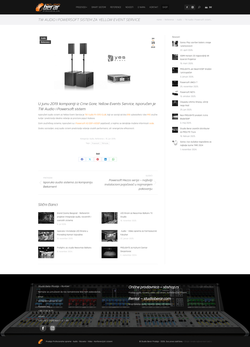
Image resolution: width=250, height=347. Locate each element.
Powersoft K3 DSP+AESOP (88, 123)
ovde (151, 123)
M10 (149, 114)
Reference (45, 42)
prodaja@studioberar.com (50, 301)
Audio (43, 38)
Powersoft (95, 143)
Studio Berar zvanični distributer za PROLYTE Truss (195, 130)
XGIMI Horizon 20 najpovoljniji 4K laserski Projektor (194, 57)
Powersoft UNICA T (188, 82)
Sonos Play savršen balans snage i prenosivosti (195, 44)
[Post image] (46, 218)
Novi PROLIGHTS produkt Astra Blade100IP (194, 117)
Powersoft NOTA (187, 92)
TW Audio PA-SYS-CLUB (95, 114)
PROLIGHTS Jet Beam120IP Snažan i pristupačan (196, 71)
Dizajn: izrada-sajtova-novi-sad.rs (198, 341)
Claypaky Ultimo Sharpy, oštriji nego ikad (194, 104)
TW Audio (105, 143)
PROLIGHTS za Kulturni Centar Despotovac (133, 249)
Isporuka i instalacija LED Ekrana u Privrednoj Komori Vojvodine (72, 233)
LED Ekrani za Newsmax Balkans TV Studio (136, 215)
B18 (128, 114)
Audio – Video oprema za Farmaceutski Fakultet (138, 233)
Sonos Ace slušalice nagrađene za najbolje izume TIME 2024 (195, 143)
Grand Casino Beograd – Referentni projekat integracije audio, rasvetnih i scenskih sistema (74, 217)
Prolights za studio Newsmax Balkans (74, 247)
